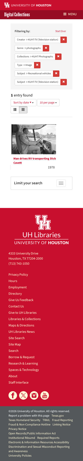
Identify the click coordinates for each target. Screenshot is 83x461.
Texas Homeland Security (24, 420)
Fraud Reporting (62, 420)
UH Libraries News (22, 331)
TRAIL (46, 420)
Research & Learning (23, 363)
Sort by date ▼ (22, 102)
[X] (23, 395)
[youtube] (44, 395)
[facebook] (13, 395)
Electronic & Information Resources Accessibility (39, 442)
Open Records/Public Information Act (32, 433)
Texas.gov (58, 416)
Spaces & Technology (24, 369)
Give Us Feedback (21, 300)
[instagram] (34, 395)
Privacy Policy (18, 274)
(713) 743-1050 (19, 263)
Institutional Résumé (22, 438)
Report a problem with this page (29, 416)
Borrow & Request (21, 357)
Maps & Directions (21, 325)
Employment (18, 287)
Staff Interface (19, 382)
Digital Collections (17, 15)
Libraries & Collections (25, 319)
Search (14, 350)
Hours (13, 281)
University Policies (20, 456)
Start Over (60, 31)
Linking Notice (61, 424)
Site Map (15, 344)
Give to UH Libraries (23, 312)
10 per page (47, 102)
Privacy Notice (17, 429)
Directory (15, 293)
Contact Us (16, 306)
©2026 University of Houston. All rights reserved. (39, 411)
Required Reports (48, 438)
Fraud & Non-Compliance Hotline (29, 424)
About (13, 376)
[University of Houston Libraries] (41, 229)
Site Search (17, 338)
